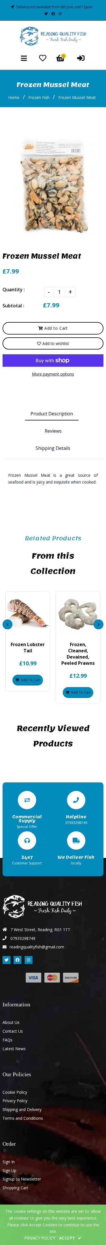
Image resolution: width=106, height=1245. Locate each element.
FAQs (7, 1040)
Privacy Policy (15, 1100)
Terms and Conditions (23, 1118)
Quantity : (14, 289)
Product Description (52, 414)
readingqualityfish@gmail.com (37, 947)
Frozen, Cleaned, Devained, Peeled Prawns (78, 653)
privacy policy (39, 1238)
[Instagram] (60, 13)
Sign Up (9, 1170)
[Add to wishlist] (42, 630)
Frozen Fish (38, 97)
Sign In (9, 1161)
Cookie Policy (15, 1092)
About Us (11, 1022)
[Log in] (81, 58)
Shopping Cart (15, 1187)
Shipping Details (53, 448)
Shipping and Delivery (22, 1109)
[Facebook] (53, 13)
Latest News (14, 1048)
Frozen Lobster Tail (28, 647)
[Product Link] (32, 630)
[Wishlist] (42, 58)
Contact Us (13, 1031)
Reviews (53, 431)
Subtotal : (13, 306)
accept (70, 1238)
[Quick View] (23, 630)
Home (14, 97)
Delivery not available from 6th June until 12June (54, 7)
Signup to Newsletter (22, 1179)
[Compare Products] (13, 630)
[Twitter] (46, 13)
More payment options (53, 374)
